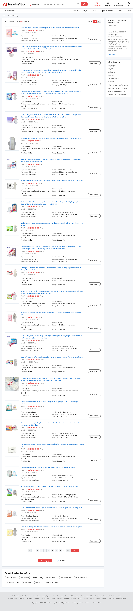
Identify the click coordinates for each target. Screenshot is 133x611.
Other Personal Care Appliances (118, 85)
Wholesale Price (69, 596)
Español (21, 598)
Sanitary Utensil (51, 577)
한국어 (80, 598)
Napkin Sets (27, 582)
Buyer (85, 11)
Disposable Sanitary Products (117, 88)
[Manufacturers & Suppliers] (13, 4)
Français (36, 598)
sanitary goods (11, 577)
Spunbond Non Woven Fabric (117, 95)
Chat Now (62, 560)
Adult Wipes (111, 75)
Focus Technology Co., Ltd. (53, 603)
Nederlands (67, 598)
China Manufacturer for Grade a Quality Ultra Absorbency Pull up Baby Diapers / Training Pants (51, 508)
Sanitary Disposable (12, 582)
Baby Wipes (111, 69)
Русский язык (45, 598)
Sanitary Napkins (113, 78)
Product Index (102, 596)
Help (94, 11)
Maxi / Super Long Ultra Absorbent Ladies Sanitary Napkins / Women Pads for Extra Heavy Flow (52, 527)
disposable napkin (52, 582)
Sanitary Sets (24, 577)
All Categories (9, 11)
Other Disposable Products (116, 91)
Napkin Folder (37, 577)
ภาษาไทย (97, 598)
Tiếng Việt (111, 598)
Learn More (112, 55)
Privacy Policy (97, 603)
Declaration (88, 603)
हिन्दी (91, 598)
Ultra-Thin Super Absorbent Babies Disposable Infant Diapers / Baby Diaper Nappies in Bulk (50, 28)
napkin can (38, 582)
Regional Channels (91, 596)
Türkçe (104, 598)
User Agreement (78, 603)
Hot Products (15, 596)
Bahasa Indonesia (121, 598)
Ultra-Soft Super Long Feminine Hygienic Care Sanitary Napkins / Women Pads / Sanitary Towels (52, 357)
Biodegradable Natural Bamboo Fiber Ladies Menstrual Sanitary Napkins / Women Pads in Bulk (51, 138)
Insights (119, 596)
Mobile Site (111, 596)
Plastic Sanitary (80, 577)
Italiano (53, 598)
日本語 (86, 598)
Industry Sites (80, 596)
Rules (129, 11)
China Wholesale (58, 596)
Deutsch (59, 598)
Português (29, 598)
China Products (26, 596)
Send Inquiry (94, 40)
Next (75, 550)
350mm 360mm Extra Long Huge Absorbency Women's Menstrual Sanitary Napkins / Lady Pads (52, 181)
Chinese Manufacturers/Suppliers (41, 596)
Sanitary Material (65, 577)
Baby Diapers (112, 66)
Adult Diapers (112, 72)
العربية (74, 598)
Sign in (129, 5)
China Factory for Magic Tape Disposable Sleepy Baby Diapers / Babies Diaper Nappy (48, 467)
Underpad (111, 82)
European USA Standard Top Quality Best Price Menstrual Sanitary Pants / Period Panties (49, 486)
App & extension (106, 11)
